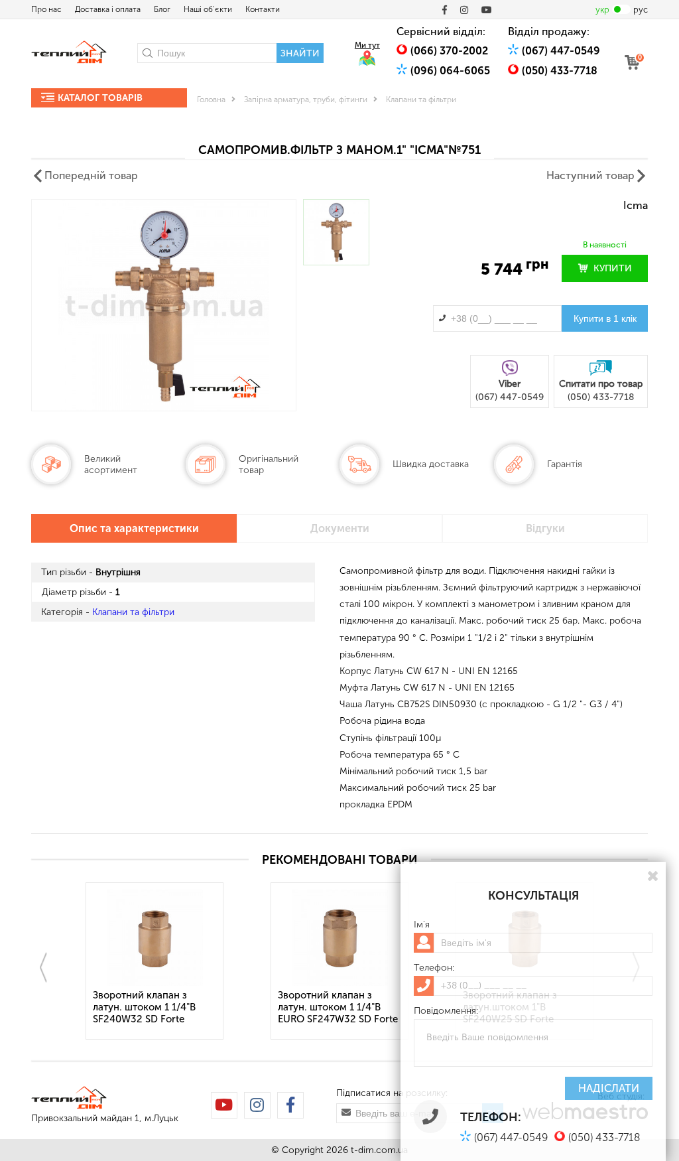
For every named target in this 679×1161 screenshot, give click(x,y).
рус (640, 10)
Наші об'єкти (208, 9)
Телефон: (434, 968)
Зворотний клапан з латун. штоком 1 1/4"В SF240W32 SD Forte (144, 1007)
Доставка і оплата (108, 9)
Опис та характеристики (134, 528)
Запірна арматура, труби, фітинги (305, 99)
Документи (339, 528)
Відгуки (545, 528)
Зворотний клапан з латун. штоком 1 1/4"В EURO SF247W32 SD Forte (338, 1007)
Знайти (300, 53)
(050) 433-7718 (559, 70)
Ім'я (422, 925)
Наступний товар (590, 175)
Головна (211, 99)
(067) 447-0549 (561, 50)
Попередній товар (91, 175)
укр (602, 10)
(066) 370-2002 (449, 50)
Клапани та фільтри (421, 99)
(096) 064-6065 (450, 70)
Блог (162, 9)
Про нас (46, 9)
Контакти (262, 9)
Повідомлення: (446, 1011)
